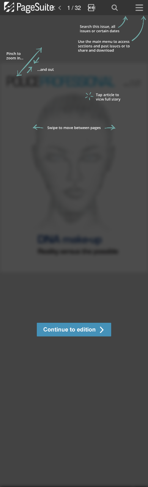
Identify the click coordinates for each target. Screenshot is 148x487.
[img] (74, 251)
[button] (74, 330)
